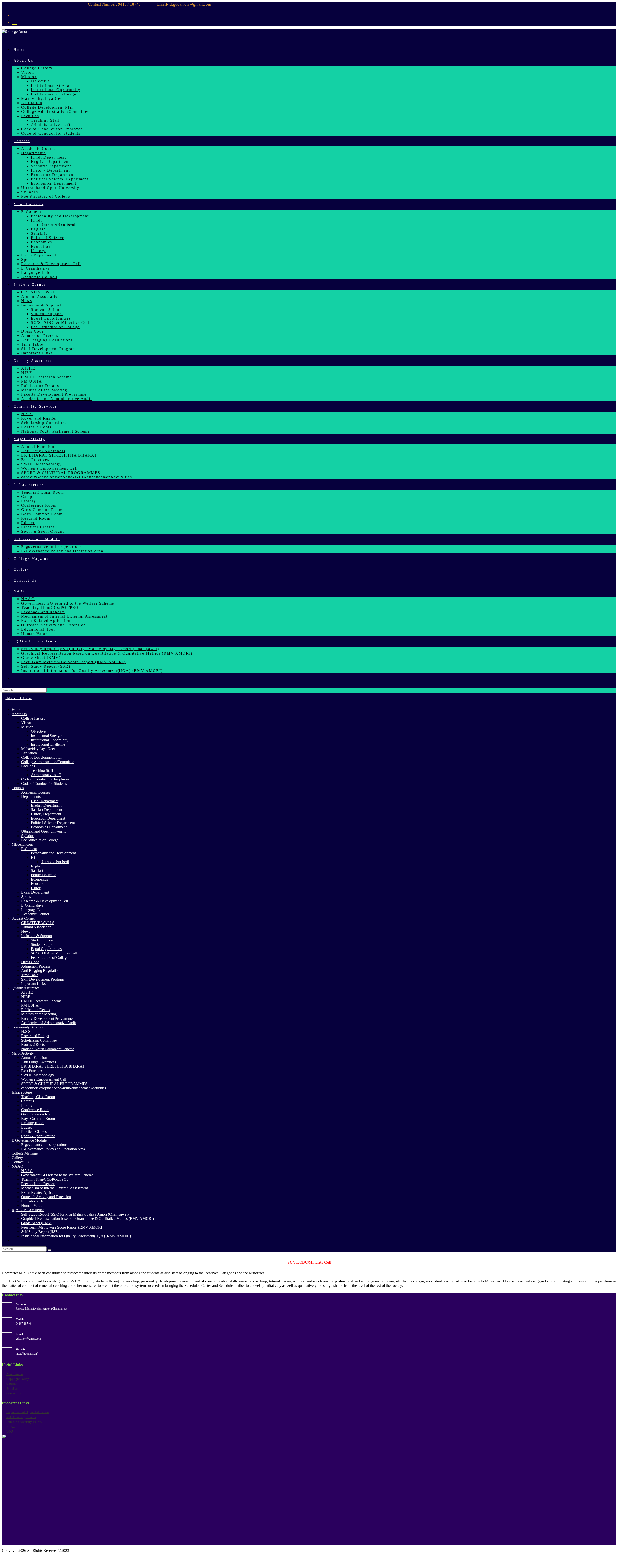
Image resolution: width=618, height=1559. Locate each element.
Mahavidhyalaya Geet (38, 749)
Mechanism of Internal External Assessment (54, 1188)
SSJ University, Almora (21, 1417)
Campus (27, 1101)
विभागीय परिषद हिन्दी (55, 862)
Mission (27, 727)
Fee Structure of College (39, 840)
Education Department (48, 818)
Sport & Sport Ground (38, 1136)
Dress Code (30, 962)
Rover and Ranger (35, 1036)
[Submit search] (49, 1250)
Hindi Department (44, 801)
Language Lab (32, 910)
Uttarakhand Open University (43, 831)
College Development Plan (41, 757)
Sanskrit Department (46, 810)
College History (33, 718)
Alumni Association (36, 927)
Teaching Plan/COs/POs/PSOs (44, 1179)
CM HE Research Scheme (41, 1001)
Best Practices (31, 1071)
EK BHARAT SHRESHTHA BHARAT (52, 1066)
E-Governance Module (29, 1140)
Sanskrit (37, 870)
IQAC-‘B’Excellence (28, 1210)
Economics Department (49, 827)
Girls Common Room (37, 1114)
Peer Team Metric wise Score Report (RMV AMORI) (62, 1227)
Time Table (29, 975)
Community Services (27, 1027)
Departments (31, 796)
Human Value (31, 1205)
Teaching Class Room (38, 1097)
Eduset (26, 1127)
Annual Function (34, 1058)
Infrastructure (22, 1092)
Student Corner (23, 918)
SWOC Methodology (37, 1075)
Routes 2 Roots (33, 1044)
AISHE (27, 992)
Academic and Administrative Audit (48, 1023)
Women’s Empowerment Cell (43, 1079)
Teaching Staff (42, 770)
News (25, 931)
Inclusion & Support (36, 936)
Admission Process (35, 966)
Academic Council (35, 914)
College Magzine (25, 1153)
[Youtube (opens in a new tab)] (14, 21)
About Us (19, 714)
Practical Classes (34, 1131)
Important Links (33, 984)
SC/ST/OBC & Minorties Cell (54, 953)
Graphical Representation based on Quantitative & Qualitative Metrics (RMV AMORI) (87, 1219)
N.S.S (25, 1031)
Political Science (43, 875)
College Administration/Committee (47, 762)
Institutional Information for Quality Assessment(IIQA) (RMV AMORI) (76, 1236)
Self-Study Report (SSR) (40, 1232)
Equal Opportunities (46, 949)
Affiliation (29, 753)
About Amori (14, 1374)
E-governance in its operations (44, 1145)
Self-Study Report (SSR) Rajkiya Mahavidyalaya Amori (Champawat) (75, 1214)
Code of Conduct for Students (44, 783)
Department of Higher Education (27, 1412)
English (36, 866)
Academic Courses (35, 792)
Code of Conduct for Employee (45, 779)
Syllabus (27, 836)
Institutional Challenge (48, 744)
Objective (38, 731)
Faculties (28, 766)
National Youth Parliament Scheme (47, 1049)
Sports (26, 897)
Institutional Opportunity (49, 740)
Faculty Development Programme (47, 1018)
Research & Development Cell (44, 901)
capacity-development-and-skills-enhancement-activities (63, 1088)
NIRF (25, 997)
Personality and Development (53, 853)
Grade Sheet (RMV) (36, 1223)
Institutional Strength (47, 736)
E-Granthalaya (32, 905)
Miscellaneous (22, 844)
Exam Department (35, 892)
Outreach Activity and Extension (46, 1197)
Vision (26, 723)
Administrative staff (46, 775)
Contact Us (20, 1162)
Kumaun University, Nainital (25, 1422)
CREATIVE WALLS (37, 923)
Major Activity (23, 1053)
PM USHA (30, 1005)
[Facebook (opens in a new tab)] (14, 14)
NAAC (23, 1166)
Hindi (35, 857)
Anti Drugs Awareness (38, 1062)
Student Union (42, 940)
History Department (46, 814)
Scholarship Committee (39, 1040)
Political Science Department (53, 823)
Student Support (43, 944)
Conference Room (35, 1110)
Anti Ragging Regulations (41, 971)
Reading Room (32, 1123)
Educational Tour (34, 1201)
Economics (39, 879)
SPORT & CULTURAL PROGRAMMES (54, 1084)
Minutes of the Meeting (39, 1014)
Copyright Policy (17, 1379)
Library (27, 1105)
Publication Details (35, 1010)
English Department (46, 805)
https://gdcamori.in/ (27, 1353)
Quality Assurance (26, 988)
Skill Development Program (42, 979)
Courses (18, 788)
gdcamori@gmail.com (28, 1338)
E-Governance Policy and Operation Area (53, 1149)
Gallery (17, 1158)
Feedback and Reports (38, 1184)
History (36, 888)
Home (16, 709)
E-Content (29, 849)
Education (38, 883)
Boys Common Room (38, 1118)
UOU (9, 1431)
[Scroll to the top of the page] (3, 1555)
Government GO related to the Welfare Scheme (57, 1175)
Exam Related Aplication (40, 1192)
